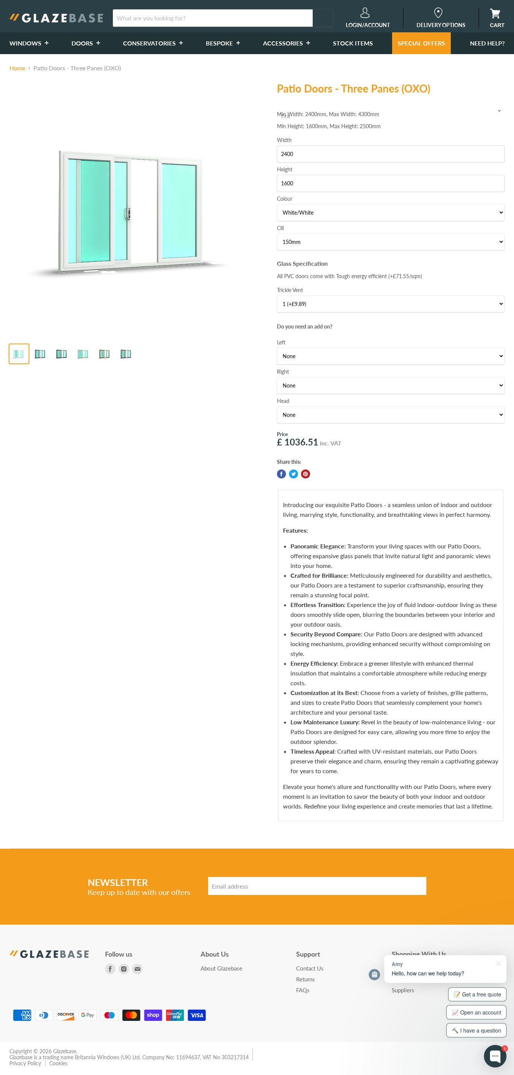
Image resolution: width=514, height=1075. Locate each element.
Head (283, 401)
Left (281, 342)
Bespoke (220, 43)
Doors (82, 43)
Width (284, 140)
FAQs (303, 990)
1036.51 (301, 441)
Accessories (283, 43)
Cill (280, 228)
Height (284, 169)
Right (283, 371)
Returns (305, 979)
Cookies (58, 1063)
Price (282, 434)
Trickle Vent (290, 290)
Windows (26, 43)
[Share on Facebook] (281, 473)
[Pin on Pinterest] (305, 473)
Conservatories (150, 43)
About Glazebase (221, 968)
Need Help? (487, 43)
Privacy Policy (25, 1063)
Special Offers (421, 43)
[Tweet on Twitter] (293, 473)
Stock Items (353, 43)
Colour (284, 198)
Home (17, 68)
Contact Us (310, 968)
